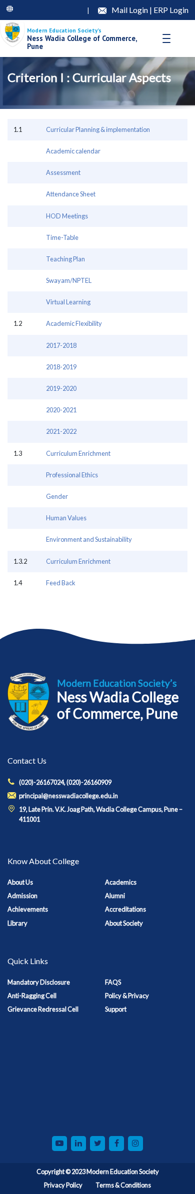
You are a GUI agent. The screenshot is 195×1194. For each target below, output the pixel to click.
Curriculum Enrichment (78, 453)
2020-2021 (61, 410)
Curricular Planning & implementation (98, 129)
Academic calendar (73, 151)
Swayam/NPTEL (69, 280)
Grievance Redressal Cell (43, 1009)
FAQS (113, 982)
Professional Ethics (72, 475)
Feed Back (61, 583)
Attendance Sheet (71, 194)
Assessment (63, 172)
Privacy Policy (63, 1185)
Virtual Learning (68, 302)
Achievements (28, 909)
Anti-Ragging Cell (32, 996)
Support (115, 1009)
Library (18, 923)
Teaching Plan (65, 259)
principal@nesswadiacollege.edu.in (68, 796)
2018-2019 (61, 367)
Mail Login (131, 9)
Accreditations (125, 909)
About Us (20, 882)
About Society (124, 923)
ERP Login (171, 9)
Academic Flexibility (74, 323)
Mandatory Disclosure (39, 982)
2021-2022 (61, 431)
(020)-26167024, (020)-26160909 (65, 782)
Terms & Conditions (123, 1185)
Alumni (115, 896)
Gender (57, 496)
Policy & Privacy (127, 996)
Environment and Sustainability (89, 539)
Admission (23, 896)
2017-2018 (61, 345)
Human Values (66, 518)
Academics (120, 882)
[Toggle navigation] (166, 38)
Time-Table (62, 237)
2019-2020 (61, 388)
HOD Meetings (67, 216)
